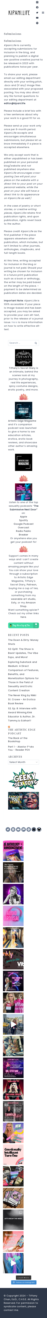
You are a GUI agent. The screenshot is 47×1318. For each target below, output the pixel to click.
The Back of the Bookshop (17, 740)
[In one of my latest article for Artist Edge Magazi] (13, 937)
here (23, 617)
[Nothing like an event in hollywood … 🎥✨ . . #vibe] (13, 1024)
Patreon (31, 584)
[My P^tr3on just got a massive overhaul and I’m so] (13, 894)
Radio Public (23, 531)
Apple (23, 516)
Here (14, 322)
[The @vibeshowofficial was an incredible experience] (13, 1002)
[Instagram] (37, 2)
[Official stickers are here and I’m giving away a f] (13, 1198)
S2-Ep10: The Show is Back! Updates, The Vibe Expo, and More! (23, 653)
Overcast (23, 527)
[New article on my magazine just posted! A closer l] (13, 916)
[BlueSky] (39, 829)
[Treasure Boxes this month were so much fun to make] (13, 1176)
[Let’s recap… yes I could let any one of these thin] (13, 1220)
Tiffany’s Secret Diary (22, 368)
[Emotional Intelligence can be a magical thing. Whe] (13, 1154)
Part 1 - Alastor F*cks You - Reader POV (21, 748)
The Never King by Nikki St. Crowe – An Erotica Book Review (22, 699)
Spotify (23, 520)
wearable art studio (23, 599)
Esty (13, 602)
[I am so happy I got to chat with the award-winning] (13, 1111)
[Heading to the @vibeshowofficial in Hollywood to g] (13, 1046)
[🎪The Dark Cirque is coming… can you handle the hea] (13, 1089)
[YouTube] (37, 18)
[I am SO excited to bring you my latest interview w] (13, 1068)
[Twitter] (37, 12)
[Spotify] (37, 23)
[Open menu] (43, 13)
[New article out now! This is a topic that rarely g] (13, 872)
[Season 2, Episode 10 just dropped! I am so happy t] (13, 981)
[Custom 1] (34, 829)
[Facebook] (37, 7)
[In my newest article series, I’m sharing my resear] (13, 1241)
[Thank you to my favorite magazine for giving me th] (13, 959)
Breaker (23, 534)
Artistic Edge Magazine (22, 420)
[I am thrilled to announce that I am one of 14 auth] (13, 850)
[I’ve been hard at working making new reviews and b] (13, 1133)
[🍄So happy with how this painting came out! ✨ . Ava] (13, 1263)
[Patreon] (23, 829)
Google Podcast (24, 523)
